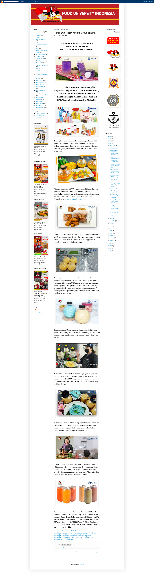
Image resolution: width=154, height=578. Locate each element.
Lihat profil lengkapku (39, 313)
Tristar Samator (39, 105)
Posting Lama (96, 552)
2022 (109, 143)
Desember (112, 145)
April (111, 233)
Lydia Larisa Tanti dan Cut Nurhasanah (113, 190)
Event (37, 48)
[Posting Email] (58, 544)
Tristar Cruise (39, 80)
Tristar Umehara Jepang (41, 110)
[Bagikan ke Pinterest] (70, 545)
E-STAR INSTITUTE (41, 45)
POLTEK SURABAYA (42, 65)
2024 (109, 138)
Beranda (78, 552)
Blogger (82, 564)
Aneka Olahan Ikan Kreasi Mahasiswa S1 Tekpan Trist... (114, 177)
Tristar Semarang (40, 107)
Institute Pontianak (40, 54)
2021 (109, 243)
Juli (111, 225)
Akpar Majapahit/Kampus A (41, 38)
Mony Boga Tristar (40, 61)
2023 (109, 141)
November (112, 148)
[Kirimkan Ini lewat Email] (62, 545)
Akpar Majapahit (62, 547)
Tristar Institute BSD (41, 86)
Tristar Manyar (39, 103)
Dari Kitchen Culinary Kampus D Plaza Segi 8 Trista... (114, 184)
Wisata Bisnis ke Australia (40, 116)
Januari (112, 240)
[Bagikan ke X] (66, 545)
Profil (37, 68)
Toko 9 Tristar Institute (41, 71)
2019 (109, 248)
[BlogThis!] (64, 545)
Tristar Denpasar (40, 82)
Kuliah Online (39, 56)
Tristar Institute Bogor (41, 94)
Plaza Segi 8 (39, 63)
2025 (109, 136)
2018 (109, 251)
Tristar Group (39, 84)
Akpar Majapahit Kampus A (40, 34)
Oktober (112, 218)
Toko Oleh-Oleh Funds (41, 74)
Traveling (38, 78)
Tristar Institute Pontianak (39, 98)
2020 (109, 246)
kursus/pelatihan (40, 58)
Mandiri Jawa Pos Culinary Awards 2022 (114, 214)
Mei (111, 230)
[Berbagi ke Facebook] (68, 545)
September (112, 221)
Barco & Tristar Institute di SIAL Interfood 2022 (114, 196)
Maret (111, 235)
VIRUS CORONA (40, 113)
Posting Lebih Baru (59, 552)
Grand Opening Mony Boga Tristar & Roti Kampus (113, 152)
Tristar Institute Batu (41, 90)
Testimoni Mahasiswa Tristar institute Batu (113, 208)
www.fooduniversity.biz (75, 199)
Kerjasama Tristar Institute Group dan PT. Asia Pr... (114, 171)
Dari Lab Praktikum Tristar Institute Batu (114, 165)
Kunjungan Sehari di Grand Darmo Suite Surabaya (114, 201)
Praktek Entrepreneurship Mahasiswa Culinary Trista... (114, 159)
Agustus (112, 223)
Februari (112, 238)
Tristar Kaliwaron (40, 101)
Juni (111, 228)
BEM (37, 43)
